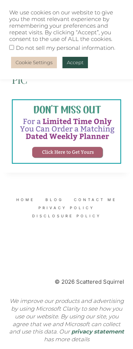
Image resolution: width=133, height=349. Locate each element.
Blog (54, 199)
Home (25, 199)
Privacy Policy (66, 207)
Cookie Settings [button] (34, 62)
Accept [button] (75, 62)
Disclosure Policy (66, 216)
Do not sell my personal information (65, 48)
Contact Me (95, 199)
